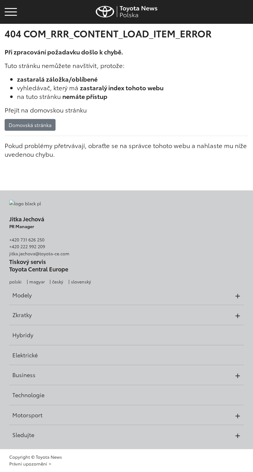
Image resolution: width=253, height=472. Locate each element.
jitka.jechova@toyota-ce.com (39, 253)
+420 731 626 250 (26, 239)
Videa (10, 32)
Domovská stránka (30, 124)
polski (15, 282)
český (57, 282)
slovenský (81, 282)
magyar (37, 282)
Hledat (10, 49)
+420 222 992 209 (27, 246)
